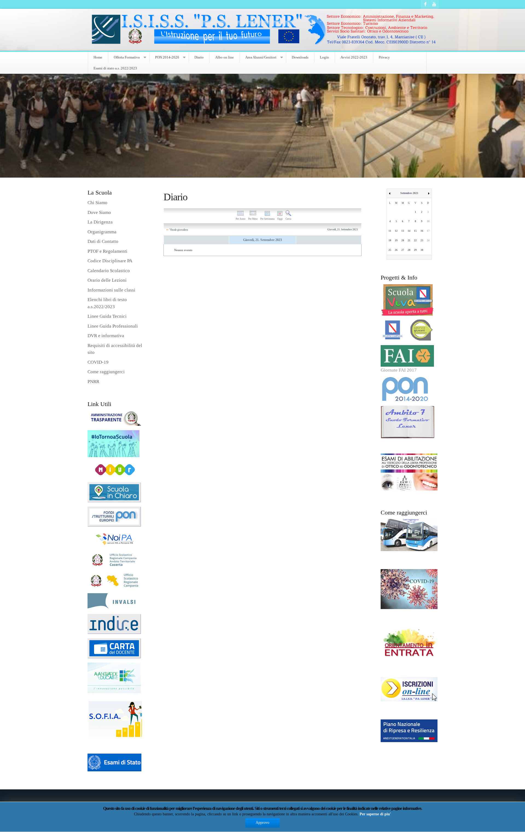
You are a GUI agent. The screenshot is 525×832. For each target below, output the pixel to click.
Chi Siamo (97, 202)
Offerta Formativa (127, 57)
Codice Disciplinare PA (110, 260)
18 (390, 240)
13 (402, 231)
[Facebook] (425, 4)
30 (422, 250)
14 (409, 231)
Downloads (300, 57)
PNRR (93, 381)
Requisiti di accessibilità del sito (115, 349)
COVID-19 (98, 362)
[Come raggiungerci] (409, 534)
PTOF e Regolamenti (107, 251)
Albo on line (224, 57)
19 (396, 240)
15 (415, 231)
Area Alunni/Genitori (260, 57)
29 (415, 250)
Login (324, 57)
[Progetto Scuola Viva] (409, 300)
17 (428, 231)
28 (409, 250)
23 (422, 240)
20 (402, 240)
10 (428, 221)
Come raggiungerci (106, 371)
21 (409, 240)
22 (415, 240)
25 (390, 250)
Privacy (384, 57)
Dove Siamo (99, 212)
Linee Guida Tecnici (107, 316)
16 (422, 231)
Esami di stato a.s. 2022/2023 (115, 68)
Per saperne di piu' (375, 814)
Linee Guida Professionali (113, 326)
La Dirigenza (100, 222)
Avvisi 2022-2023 (353, 57)
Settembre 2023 (409, 193)
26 (396, 250)
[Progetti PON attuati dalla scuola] (409, 389)
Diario (199, 57)
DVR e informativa (106, 335)
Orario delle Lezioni (107, 280)
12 (396, 231)
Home (98, 57)
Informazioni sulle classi (111, 290)
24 (428, 240)
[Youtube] (434, 4)
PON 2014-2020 (167, 57)
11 (390, 231)
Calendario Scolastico (109, 270)
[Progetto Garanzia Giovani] (409, 330)
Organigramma (102, 231)
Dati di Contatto (103, 241)
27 (402, 250)
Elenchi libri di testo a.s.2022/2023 (107, 303)
